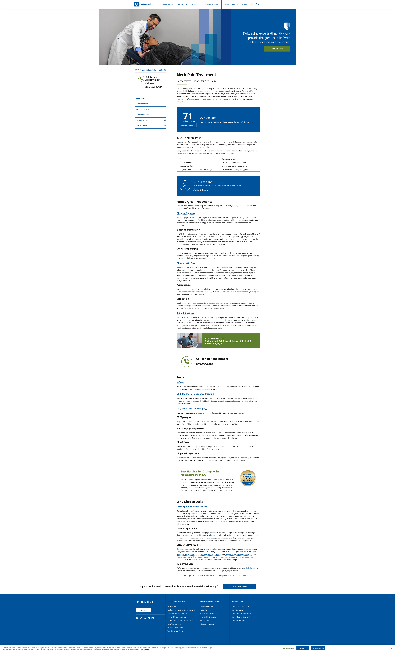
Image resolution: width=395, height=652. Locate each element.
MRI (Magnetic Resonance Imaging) (195, 393)
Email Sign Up (204, 620)
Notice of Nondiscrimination (177, 613)
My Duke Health (230, 4)
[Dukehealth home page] (146, 4)
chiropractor (188, 267)
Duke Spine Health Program (192, 506)
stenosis (222, 91)
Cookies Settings (288, 648)
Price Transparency (174, 624)
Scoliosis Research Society (208, 554)
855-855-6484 (153, 87)
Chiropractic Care (142, 120)
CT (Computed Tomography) (192, 408)
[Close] (391, 648)
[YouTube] (153, 618)
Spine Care (162, 69)
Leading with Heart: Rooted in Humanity (181, 610)
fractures (213, 253)
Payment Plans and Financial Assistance (181, 620)
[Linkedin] (145, 618)
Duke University (237, 620)
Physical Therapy (186, 212)
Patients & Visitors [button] (210, 4)
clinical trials (250, 568)
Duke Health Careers (207, 613)
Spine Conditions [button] (142, 104)
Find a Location (199, 189)
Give (244, 4)
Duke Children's (237, 610)
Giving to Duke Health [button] (238, 586)
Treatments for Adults (149, 69)
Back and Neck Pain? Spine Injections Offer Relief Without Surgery (228, 342)
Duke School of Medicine (240, 613)
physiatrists (213, 535)
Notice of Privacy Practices (176, 617)
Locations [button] (194, 4)
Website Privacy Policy (175, 631)
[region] (197, 648)
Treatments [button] (181, 4)
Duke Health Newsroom (208, 617)
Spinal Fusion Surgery (143, 109)
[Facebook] (137, 618)
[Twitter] (149, 618)
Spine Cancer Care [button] (142, 115)
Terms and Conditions (175, 627)
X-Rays (180, 382)
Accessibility (171, 606)
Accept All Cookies (318, 648)
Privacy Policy (144, 650)
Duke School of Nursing (240, 617)
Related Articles (141, 126)
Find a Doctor (167, 4)
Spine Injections (185, 313)
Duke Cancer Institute (239, 606)
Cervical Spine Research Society (237, 554)
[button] (258, 4)
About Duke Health (206, 606)
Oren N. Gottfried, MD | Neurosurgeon (238, 575)
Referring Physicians (207, 624)
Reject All (303, 648)
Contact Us (143, 610)
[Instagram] (141, 618)
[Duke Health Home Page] (145, 602)
